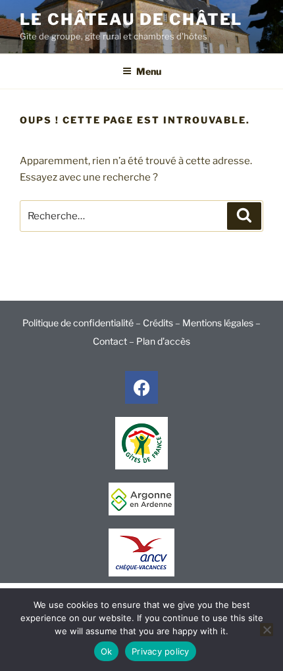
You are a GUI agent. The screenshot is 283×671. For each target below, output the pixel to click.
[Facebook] (141, 387)
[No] (266, 629)
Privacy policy (161, 651)
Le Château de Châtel (131, 19)
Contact (110, 341)
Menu (148, 71)
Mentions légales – (221, 322)
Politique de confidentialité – (82, 322)
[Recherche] (244, 216)
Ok (107, 651)
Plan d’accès (163, 341)
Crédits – (162, 322)
